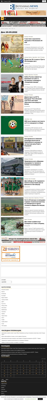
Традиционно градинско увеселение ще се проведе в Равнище (15, 340)
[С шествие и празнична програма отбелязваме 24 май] (12, 43)
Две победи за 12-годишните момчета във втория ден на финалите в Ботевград (34, 182)
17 (10, 370)
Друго (3, 301)
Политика (4, 311)
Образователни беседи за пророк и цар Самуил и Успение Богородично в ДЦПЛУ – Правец (21, 338)
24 (10, 373)
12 (23, 368)
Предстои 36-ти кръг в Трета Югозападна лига (34, 60)
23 (4, 373)
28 (36, 373)
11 (17, 368)
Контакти (3, 395)
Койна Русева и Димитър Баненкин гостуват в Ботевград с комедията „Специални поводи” (33, 79)
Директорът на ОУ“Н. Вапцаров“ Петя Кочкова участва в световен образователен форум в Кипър (33, 100)
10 (10, 368)
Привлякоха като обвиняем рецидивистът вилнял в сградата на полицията (33, 163)
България (4, 295)
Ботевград (26, 36)
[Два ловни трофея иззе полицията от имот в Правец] (12, 226)
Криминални (4, 309)
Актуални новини (5, 289)
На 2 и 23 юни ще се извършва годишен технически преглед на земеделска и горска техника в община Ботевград (34, 202)
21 (36, 370)
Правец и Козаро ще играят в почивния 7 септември (13, 342)
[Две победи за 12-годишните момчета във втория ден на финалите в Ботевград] (12, 186)
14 (36, 368)
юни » (7, 379)
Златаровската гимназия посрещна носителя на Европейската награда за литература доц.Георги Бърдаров (33, 142)
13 (29, 368)
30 (4, 376)
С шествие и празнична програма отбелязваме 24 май (33, 40)
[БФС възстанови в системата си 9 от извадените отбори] (12, 125)
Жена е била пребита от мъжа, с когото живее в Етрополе (14, 336)
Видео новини (4, 297)
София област (34, 57)
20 (29, 370)
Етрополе (30, 57)
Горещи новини (31, 197)
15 (42, 368)
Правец (25, 219)
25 (17, 373)
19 (23, 370)
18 (17, 370)
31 (10, 376)
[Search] (45, 18)
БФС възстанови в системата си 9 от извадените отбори (34, 122)
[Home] (2, 18)
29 (42, 373)
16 (4, 370)
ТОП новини (31, 36)
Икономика (4, 307)
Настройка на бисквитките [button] (30, 399)
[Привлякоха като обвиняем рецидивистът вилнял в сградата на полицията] (12, 167)
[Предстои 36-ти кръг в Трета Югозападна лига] (12, 63)
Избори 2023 (4, 305)
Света (3, 317)
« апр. (2, 379)
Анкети (3, 291)
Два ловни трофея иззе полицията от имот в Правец (34, 222)
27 (29, 373)
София (3, 319)
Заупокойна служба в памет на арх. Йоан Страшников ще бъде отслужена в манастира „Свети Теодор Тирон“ (23, 348)
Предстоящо (31, 74)
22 (42, 370)
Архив (4, 279)
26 (23, 373)
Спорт (39, 57)
